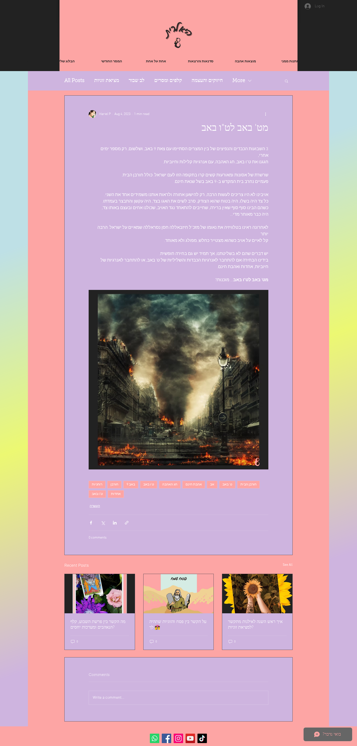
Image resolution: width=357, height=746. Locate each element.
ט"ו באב (97, 494)
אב (212, 485)
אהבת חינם (194, 485)
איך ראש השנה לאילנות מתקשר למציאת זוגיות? (255, 625)
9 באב (131, 485)
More (238, 80)
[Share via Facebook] (91, 522)
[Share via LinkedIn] (114, 522)
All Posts (74, 80)
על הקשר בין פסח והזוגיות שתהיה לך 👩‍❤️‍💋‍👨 (177, 625)
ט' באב (227, 485)
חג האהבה (169, 485)
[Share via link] (126, 522)
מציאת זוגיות (106, 80)
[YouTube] (190, 738)
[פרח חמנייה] (257, 593)
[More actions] (265, 114)
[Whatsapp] (154, 738)
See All (288, 565)
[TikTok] (202, 738)
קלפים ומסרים (168, 80)
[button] (286, 81)
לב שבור (136, 80)
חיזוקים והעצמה (207, 80)
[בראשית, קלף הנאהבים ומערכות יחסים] (100, 593)
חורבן (114, 485)
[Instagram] (178, 738)
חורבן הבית (248, 485)
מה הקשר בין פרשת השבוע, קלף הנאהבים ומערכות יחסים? (98, 625)
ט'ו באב (148, 485)
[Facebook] (166, 738)
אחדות (116, 494)
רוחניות (97, 485)
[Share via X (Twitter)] (103, 522)
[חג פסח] (179, 593)
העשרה (95, 506)
